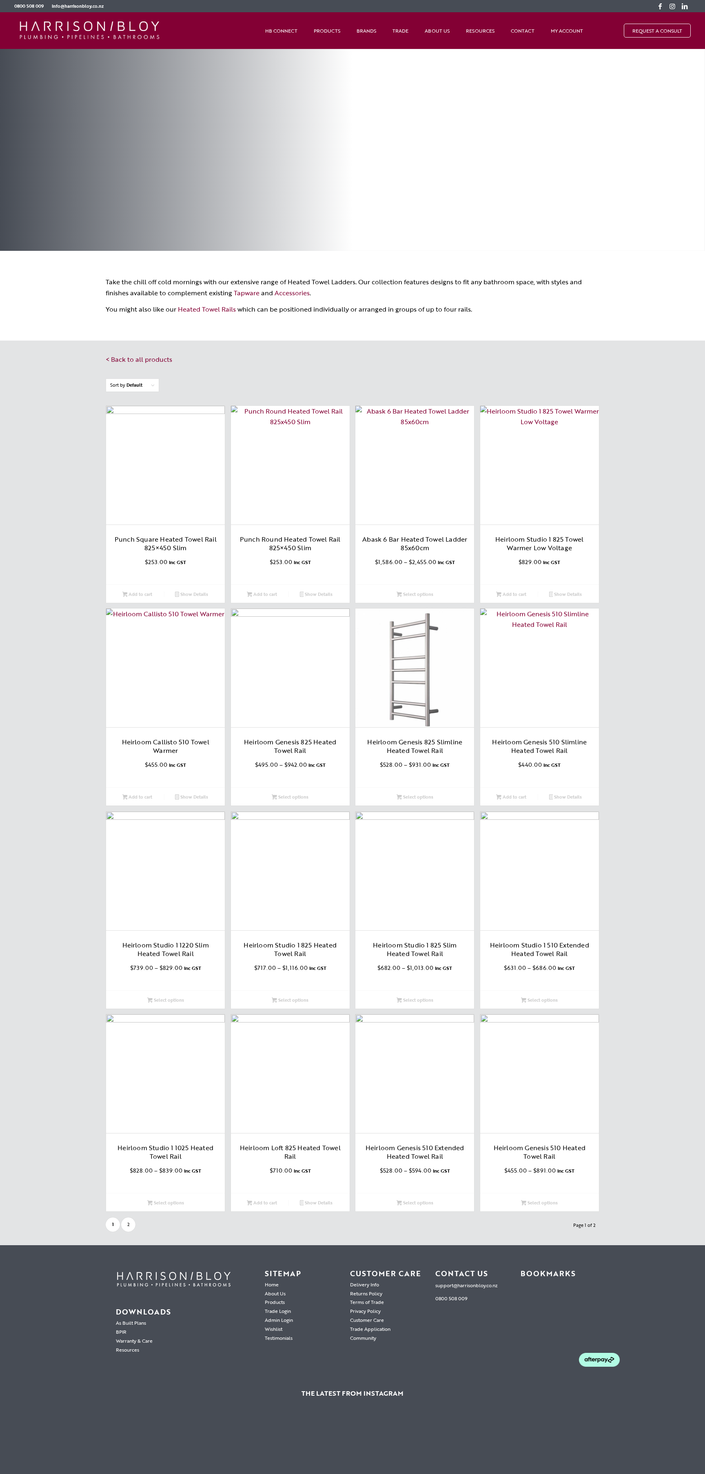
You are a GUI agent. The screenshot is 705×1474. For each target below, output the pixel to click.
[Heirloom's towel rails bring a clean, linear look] (50, 1440)
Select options (417, 594)
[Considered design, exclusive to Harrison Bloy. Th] (654, 1440)
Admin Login (279, 1320)
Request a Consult (657, 30)
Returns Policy (366, 1293)
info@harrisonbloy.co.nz (78, 6)
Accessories (292, 293)
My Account (567, 30)
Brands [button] (366, 30)
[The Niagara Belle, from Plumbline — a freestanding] (352, 1440)
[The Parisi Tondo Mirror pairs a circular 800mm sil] (252, 1440)
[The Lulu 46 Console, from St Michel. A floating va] (151, 1440)
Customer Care (367, 1320)
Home (272, 1284)
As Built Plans (131, 1322)
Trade (400, 30)
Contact (522, 30)
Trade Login (278, 1311)
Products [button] (327, 30)
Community (363, 1337)
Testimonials (279, 1337)
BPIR (121, 1331)
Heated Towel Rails (207, 309)
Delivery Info (364, 1284)
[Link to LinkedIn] (684, 6)
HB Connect (281, 30)
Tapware (246, 293)
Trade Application (370, 1328)
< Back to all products (139, 359)
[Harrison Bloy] (89, 30)
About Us (437, 30)
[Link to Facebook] (660, 6)
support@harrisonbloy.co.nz (466, 1285)
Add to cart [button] (139, 594)
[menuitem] (31, 6)
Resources (480, 30)
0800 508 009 (29, 6)
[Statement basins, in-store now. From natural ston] (553, 1440)
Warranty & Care (134, 1340)
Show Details (193, 594)
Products (275, 1302)
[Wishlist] (599, 30)
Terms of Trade (367, 1302)
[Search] (615, 30)
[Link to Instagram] (672, 6)
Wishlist (273, 1328)
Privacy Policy (365, 1311)
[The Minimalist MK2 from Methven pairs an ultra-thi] (453, 1440)
